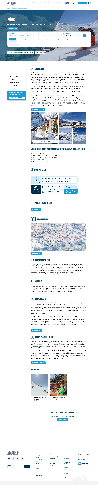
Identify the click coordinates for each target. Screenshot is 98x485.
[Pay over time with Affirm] (40, 52)
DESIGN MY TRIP (36, 253)
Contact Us (37, 463)
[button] (44, 128)
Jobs (36, 470)
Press (36, 465)
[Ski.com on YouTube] (22, 458)
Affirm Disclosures (54, 465)
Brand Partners (53, 463)
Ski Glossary (66, 473)
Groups (51, 460)
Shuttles (43, 39)
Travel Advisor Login (54, 456)
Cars (36, 39)
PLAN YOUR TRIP (32, 3)
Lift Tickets (52, 39)
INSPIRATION (42, 3)
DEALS (50, 3)
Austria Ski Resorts (22, 8)
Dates (37, 33)
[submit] (27, 466)
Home (8, 8)
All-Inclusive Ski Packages (67, 463)
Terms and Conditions (40, 473)
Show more (34, 327)
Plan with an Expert (38, 109)
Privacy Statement (39, 475)
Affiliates (51, 453)
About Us (37, 457)
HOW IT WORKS (57, 3)
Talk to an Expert (16, 97)
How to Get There (15, 85)
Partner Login (52, 458)
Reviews (37, 468)
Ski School (61, 39)
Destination (11, 33)
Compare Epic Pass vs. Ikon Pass (68, 470)
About (11, 70)
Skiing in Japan (67, 453)
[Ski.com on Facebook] (9, 458)
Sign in (22, 44)
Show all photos (46, 141)
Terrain (12, 73)
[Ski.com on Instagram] (17, 458)
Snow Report (13, 89)
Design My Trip (13, 28)
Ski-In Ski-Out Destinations (67, 459)
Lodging (13, 39)
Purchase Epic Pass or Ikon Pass (68, 466)
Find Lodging (36, 209)
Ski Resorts (14, 8)
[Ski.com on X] (13, 458)
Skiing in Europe (67, 456)
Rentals (70, 39)
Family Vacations (14, 82)
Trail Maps (12, 79)
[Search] (84, 35)
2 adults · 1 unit (68, 35)
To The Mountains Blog (67, 476)
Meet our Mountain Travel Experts (39, 454)
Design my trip (82, 3)
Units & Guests (66, 33)
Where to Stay (14, 76)
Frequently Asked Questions (39, 460)
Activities (29, 39)
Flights (21, 39)
